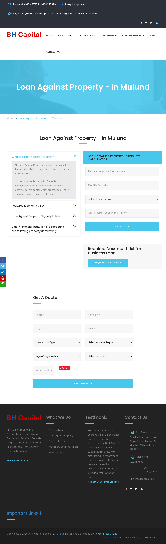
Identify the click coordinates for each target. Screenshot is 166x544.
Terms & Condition (110, 538)
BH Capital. (59, 534)
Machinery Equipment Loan (64, 447)
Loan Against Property (61, 436)
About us (63, 36)
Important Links (23, 513)
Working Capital (57, 452)
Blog (152, 36)
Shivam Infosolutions (105, 534)
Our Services (85, 36)
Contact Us (53, 52)
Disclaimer (149, 538)
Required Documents (107, 262)
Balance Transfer (57, 441)
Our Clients (108, 36)
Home (49, 36)
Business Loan (56, 430)
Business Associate (133, 36)
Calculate (122, 226)
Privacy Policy (132, 538)
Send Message (83, 383)
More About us (16, 460)
